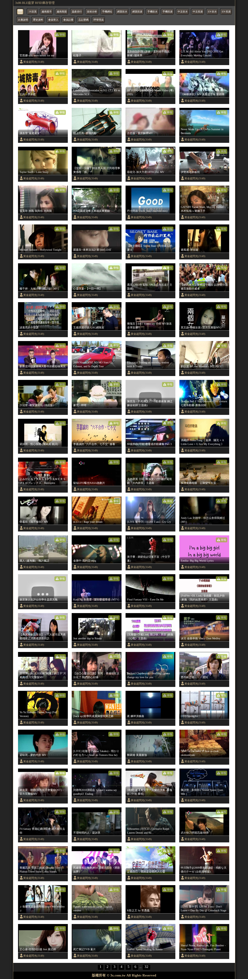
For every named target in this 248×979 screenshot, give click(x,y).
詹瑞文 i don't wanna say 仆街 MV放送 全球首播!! (149, 325)
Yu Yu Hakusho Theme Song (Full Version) (38, 714)
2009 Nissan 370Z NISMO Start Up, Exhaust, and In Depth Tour (93, 364)
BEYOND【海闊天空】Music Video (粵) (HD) (150, 92)
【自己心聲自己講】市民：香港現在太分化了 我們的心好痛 (96, 675)
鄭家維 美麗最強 (137, 754)
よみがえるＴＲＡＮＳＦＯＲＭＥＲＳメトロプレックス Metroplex (43, 480)
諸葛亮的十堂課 (29, 327)
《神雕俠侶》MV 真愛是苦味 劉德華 (203, 94)
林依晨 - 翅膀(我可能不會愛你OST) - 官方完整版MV (42, 791)
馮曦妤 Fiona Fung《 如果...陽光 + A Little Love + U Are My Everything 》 (202, 442)
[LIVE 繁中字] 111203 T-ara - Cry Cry (149, 521)
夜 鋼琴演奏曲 (135, 716)
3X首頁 (32, 11)
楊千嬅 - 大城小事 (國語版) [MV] (39, 288)
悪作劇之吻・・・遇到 (194, 677)
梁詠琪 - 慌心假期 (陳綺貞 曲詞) (39, 444)
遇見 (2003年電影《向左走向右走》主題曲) (149, 286)
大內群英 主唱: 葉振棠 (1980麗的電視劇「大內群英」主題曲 (149, 480)
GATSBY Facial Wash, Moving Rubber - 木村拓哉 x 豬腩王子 (203, 208)
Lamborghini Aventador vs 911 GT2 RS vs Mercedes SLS (96, 92)
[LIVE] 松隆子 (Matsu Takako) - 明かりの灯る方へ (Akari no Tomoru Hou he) (96, 753)
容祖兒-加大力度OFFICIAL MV (145, 172)
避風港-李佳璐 (189, 249)
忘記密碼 (83, 19)
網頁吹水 (122, 11)
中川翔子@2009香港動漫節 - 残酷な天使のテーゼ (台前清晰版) (203, 869)
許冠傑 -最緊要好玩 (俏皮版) (37, 405)
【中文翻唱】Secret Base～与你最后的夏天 (149, 247)
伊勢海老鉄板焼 (190, 172)
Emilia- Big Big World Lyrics (197, 560)
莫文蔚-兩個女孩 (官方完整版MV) (201, 327)
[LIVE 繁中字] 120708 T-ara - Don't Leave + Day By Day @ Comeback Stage (203, 908)
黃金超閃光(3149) (33, 61)
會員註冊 (68, 19)
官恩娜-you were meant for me (37, 55)
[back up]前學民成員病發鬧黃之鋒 (93, 716)
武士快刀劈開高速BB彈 (195, 832)
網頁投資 (137, 11)
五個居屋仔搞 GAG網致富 (88, 327)
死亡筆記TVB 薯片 (84, 949)
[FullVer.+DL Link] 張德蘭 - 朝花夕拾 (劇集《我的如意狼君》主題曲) (203, 597)
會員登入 (53, 19)
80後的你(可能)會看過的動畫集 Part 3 (149, 444)
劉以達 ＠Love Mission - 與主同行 (201, 366)
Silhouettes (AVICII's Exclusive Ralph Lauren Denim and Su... (148, 830)
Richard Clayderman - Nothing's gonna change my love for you (148, 675)
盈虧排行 (77, 11)
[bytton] (20, 11)
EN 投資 (226, 11)
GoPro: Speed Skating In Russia (144, 949)
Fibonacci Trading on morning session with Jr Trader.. (148, 364)
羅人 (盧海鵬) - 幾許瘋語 (34, 560)
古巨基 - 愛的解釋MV (140, 133)
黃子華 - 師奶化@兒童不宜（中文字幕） (148, 558)
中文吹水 (183, 11)
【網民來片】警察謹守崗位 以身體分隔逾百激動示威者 (204, 286)
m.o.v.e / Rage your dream (87, 521)
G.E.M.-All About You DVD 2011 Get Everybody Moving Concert (202, 53)
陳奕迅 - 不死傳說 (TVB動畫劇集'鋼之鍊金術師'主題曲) (150, 403)
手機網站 (107, 11)
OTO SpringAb (189, 716)
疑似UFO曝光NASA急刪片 (89, 482)
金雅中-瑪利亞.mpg (84, 560)
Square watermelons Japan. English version (92, 908)
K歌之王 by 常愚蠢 (138, 910)
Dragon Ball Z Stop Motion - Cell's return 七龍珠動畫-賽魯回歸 (204, 403)
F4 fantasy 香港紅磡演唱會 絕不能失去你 (42, 830)
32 (146, 967)
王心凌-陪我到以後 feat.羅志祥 (38, 949)
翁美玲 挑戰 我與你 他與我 (36, 210)
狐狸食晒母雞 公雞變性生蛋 (198, 482)
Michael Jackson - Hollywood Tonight (40, 249)
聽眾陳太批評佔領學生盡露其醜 (39, 599)
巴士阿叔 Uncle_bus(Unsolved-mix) (147, 210)
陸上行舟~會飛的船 (84, 133)
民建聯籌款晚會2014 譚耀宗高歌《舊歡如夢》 (96, 869)
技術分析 (92, 11)
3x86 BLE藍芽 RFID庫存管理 (35, 2)
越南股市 (47, 11)
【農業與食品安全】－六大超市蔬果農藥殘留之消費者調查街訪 (43, 636)
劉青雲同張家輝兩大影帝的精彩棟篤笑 (43, 366)
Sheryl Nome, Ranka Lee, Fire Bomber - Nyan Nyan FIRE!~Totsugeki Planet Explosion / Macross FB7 (203, 947)
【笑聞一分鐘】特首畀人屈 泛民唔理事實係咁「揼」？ (96, 170)
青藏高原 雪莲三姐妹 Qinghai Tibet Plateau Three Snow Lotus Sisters (40, 869)
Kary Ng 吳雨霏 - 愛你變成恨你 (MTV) (96, 599)
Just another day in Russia (87, 638)
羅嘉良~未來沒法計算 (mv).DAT (92, 249)
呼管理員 (99, 19)
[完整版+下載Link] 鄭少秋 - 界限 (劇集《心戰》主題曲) (150, 636)
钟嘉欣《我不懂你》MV (34, 521)
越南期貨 (62, 11)
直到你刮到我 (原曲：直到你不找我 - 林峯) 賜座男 (149, 53)
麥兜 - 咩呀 (80, 405)
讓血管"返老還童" (30, 133)
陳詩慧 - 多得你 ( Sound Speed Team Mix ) (202, 791)
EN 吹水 (212, 11)
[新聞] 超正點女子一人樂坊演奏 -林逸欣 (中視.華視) (149, 791)
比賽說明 (23, 19)
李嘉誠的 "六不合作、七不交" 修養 (94, 444)
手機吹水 (152, 11)
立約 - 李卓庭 (28, 94)
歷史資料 (38, 19)
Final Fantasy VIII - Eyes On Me (145, 599)
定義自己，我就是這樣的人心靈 (146, 871)
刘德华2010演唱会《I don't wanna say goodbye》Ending (95, 791)
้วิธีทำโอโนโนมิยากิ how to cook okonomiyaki (200, 753)
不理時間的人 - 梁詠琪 (86, 832)
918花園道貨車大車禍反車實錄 (91, 210)
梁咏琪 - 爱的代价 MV (33, 754)
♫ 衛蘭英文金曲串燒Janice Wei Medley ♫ (42, 908)
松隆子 (77, 55)
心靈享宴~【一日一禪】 (87, 288)
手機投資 (168, 11)
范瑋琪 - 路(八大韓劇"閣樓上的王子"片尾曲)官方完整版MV (43, 675)
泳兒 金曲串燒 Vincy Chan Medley (200, 638)
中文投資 (198, 11)
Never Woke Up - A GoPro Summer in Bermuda (202, 131)
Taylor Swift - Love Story (34, 172)
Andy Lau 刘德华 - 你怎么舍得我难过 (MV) (203, 519)
